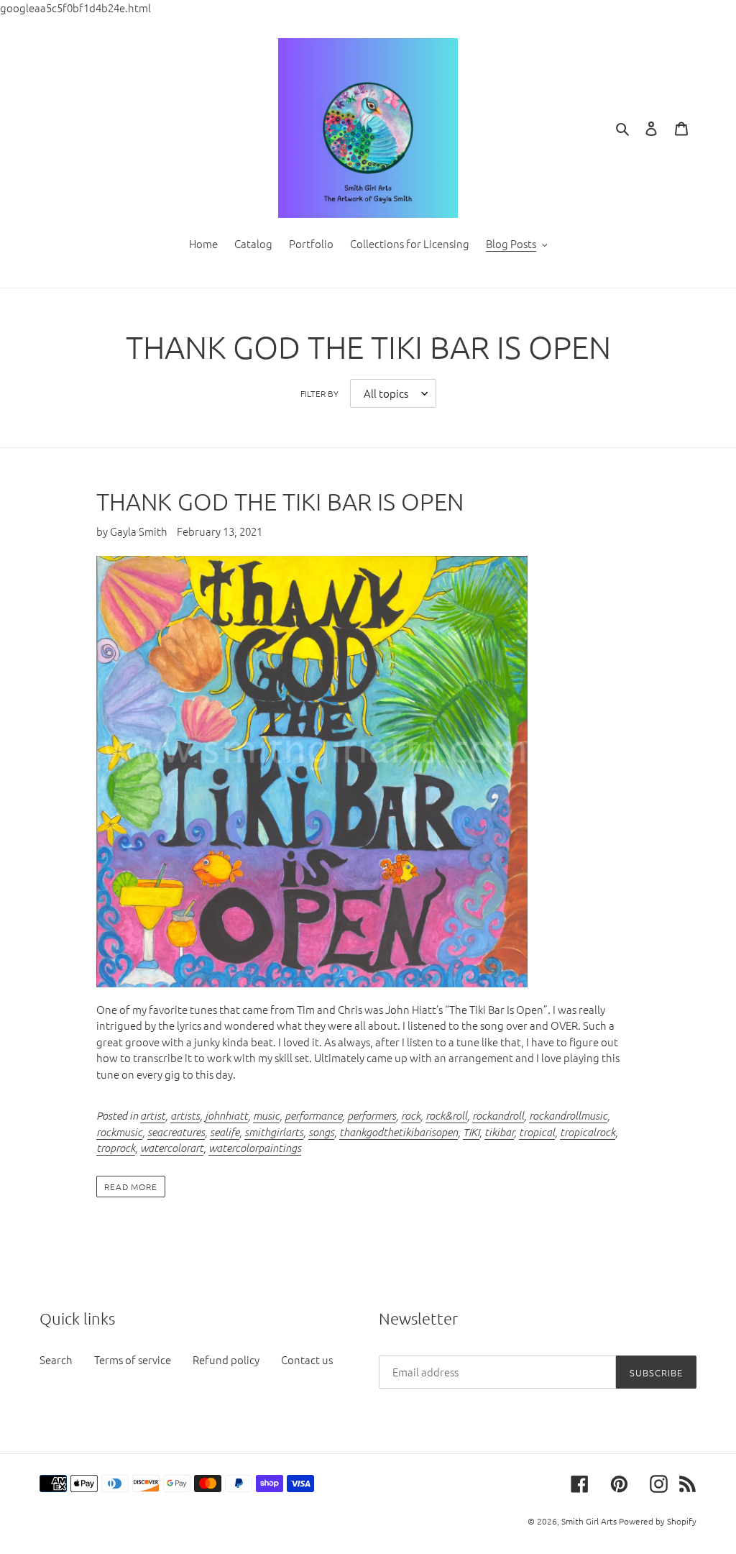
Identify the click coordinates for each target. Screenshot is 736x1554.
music (266, 1115)
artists (185, 1115)
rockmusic (119, 1131)
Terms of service (132, 1359)
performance (313, 1115)
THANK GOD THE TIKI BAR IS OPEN (280, 502)
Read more (131, 1186)
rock (410, 1115)
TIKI (471, 1131)
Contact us (307, 1359)
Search (56, 1359)
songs (321, 1131)
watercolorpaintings (254, 1147)
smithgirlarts (273, 1131)
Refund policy (226, 1359)
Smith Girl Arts (589, 1521)
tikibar (499, 1131)
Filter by (319, 393)
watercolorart (171, 1147)
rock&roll (446, 1115)
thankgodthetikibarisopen (398, 1131)
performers (371, 1115)
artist (152, 1115)
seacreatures (176, 1131)
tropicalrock (587, 1131)
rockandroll (498, 1115)
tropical (537, 1131)
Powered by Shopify (657, 1521)
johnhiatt (226, 1115)
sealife (224, 1131)
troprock (115, 1147)
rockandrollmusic (568, 1115)
